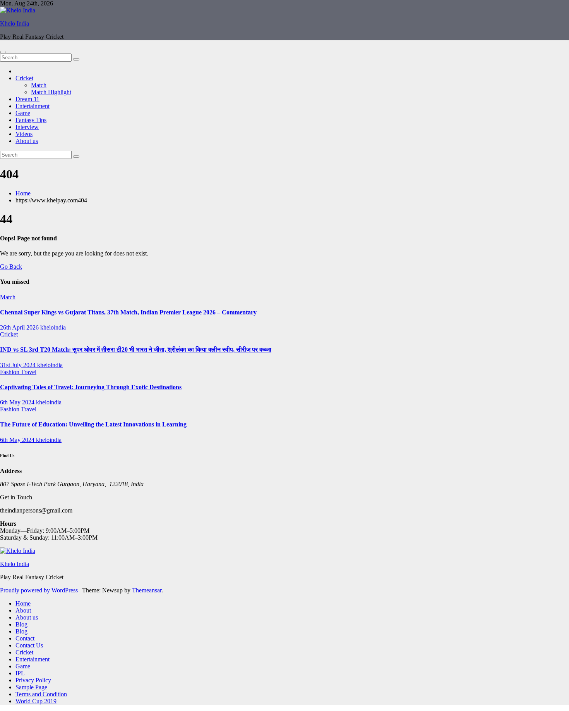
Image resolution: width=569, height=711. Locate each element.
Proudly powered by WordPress (39, 590)
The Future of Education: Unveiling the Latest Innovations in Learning (93, 424)
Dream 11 (27, 99)
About (23, 610)
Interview (27, 127)
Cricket (24, 78)
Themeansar (146, 590)
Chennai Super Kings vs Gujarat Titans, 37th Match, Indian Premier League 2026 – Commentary (128, 312)
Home (23, 193)
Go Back (11, 266)
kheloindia (53, 327)
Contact (24, 638)
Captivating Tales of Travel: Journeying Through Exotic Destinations (91, 387)
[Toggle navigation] (3, 52)
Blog (21, 624)
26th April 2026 (20, 327)
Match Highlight (51, 92)
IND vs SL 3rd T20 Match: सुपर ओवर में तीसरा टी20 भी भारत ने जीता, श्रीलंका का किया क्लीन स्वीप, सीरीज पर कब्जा (135, 349)
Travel (28, 372)
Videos (24, 134)
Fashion (10, 372)
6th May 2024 (18, 402)
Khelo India (14, 23)
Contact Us (29, 645)
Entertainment (32, 106)
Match (38, 85)
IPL (20, 673)
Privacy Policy (33, 680)
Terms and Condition (41, 694)
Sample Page (31, 687)
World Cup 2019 (36, 701)
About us (26, 141)
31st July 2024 (18, 365)
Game (22, 113)
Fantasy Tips (30, 120)
